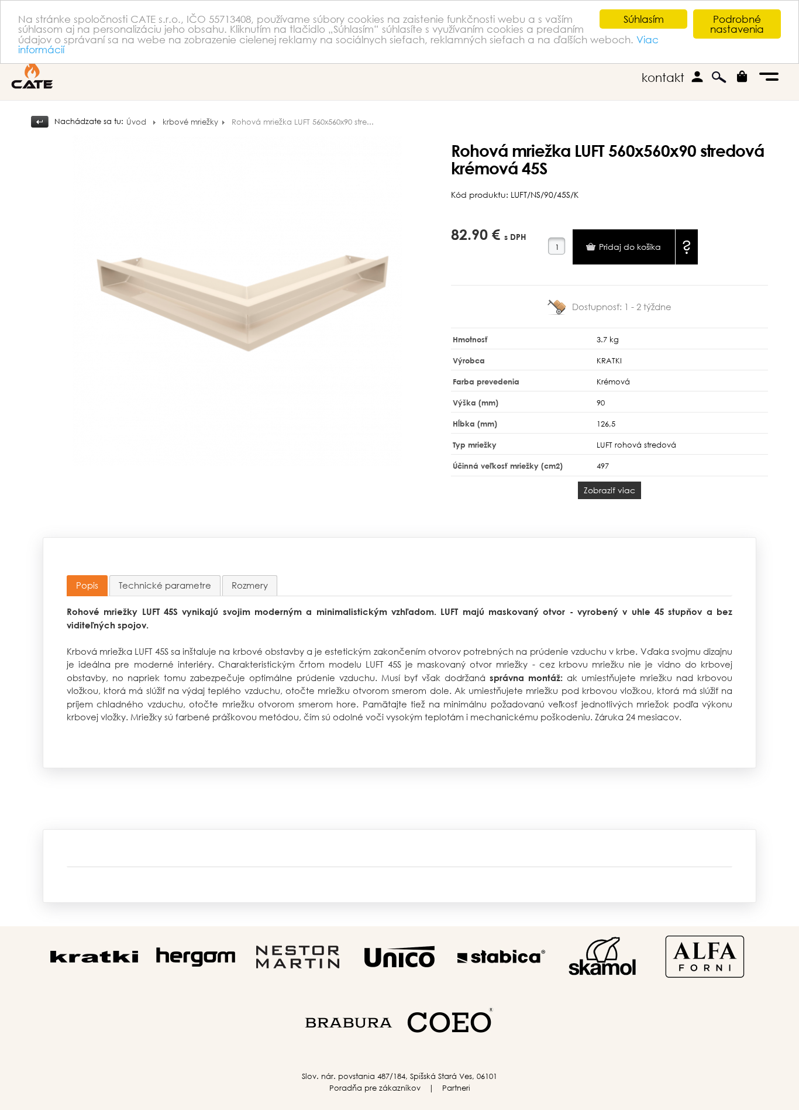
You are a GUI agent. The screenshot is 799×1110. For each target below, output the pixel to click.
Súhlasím (644, 19)
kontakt (663, 77)
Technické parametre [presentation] (165, 585)
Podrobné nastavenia (737, 24)
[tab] (87, 586)
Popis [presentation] (87, 585)
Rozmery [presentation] (250, 585)
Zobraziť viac (609, 490)
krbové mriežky (190, 122)
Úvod (136, 122)
